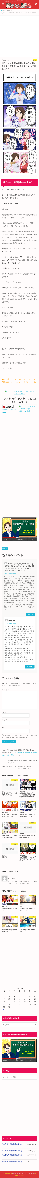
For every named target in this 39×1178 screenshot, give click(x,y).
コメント (5, 690)
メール (5, 720)
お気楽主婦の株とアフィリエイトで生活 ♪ (23, 1173)
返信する (30, 614)
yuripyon (11, 878)
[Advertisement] (19, 36)
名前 (4, 712)
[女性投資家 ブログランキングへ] (8, 407)
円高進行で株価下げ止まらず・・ (14, 1144)
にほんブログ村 (19, 394)
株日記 (5, 548)
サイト (4, 727)
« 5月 (3, 1009)
